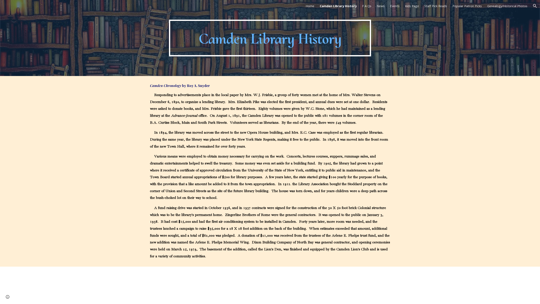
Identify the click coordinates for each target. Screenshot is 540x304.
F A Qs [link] (366, 6)
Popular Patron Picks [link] (467, 6)
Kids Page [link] (412, 6)
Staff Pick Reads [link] (435, 6)
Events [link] (395, 6)
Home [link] (310, 6)
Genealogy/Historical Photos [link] (507, 6)
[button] (535, 6)
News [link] (381, 6)
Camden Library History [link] (338, 6)
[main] (270, 38)
